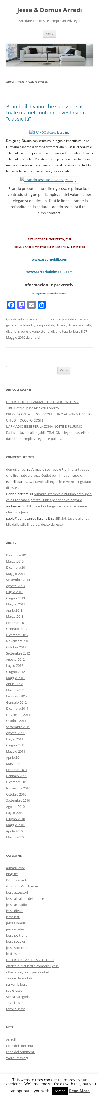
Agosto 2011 (15, 733)
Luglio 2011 (14, 739)
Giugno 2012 (15, 671)
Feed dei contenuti (20, 1045)
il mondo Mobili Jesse (22, 886)
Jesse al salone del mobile (25, 898)
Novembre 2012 (18, 641)
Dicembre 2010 (17, 782)
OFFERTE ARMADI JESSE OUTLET (30, 959)
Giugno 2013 (15, 598)
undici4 (35, 337)
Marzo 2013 (15, 616)
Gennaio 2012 (16, 702)
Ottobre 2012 (16, 647)
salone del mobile (19, 978)
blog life (12, 874)
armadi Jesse (15, 868)
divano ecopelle (79, 325)
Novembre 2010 (18, 788)
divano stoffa (39, 331)
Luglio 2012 (14, 665)
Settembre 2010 (18, 800)
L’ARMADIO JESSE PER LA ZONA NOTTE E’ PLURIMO (44, 426)
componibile (45, 325)
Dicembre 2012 (17, 635)
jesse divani (70, 319)
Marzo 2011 (15, 763)
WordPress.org (17, 1058)
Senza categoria (18, 996)
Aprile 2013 (14, 610)
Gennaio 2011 (16, 776)
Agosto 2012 (15, 659)
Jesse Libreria (16, 923)
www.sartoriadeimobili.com (49, 271)
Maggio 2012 (15, 677)
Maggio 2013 (15, 604)
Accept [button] (60, 1091)
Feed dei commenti (20, 1051)
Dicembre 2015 (17, 555)
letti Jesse (13, 953)
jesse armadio (16, 904)
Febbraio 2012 (16, 696)
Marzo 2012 (15, 690)
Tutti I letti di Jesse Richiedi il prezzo (32, 408)
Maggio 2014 (15, 573)
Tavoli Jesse (14, 1002)
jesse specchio (16, 947)
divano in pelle (17, 331)
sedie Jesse (14, 990)
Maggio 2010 (15, 825)
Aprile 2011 (14, 757)
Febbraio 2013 (16, 622)
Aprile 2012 (14, 684)
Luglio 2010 (14, 812)
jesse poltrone (16, 935)
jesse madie (15, 929)
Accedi (11, 1039)
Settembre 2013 (18, 579)
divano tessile (61, 331)
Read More (79, 1091)
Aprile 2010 (14, 831)
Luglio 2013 (14, 592)
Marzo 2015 (15, 561)
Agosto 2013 (15, 585)
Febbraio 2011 (16, 769)
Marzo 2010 (15, 837)
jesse (76, 331)
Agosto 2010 (15, 806)
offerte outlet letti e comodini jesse (32, 966)
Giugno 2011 (15, 745)
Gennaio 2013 (16, 628)
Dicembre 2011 (17, 708)
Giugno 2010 (15, 818)
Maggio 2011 (15, 751)
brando (28, 325)
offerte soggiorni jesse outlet (27, 972)
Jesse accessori (17, 892)
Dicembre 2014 (17, 567)
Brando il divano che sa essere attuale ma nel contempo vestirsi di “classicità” (45, 112)
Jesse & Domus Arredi (49, 10)
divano (61, 325)
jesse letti (13, 917)
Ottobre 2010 (16, 794)
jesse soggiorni (17, 941)
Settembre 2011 (18, 727)
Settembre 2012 (18, 653)
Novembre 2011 (18, 714)
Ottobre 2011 (16, 720)
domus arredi (16, 469)
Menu (49, 34)
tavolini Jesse (15, 1009)
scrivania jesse (16, 984)
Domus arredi (16, 880)
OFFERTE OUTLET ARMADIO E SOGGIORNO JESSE (42, 402)
